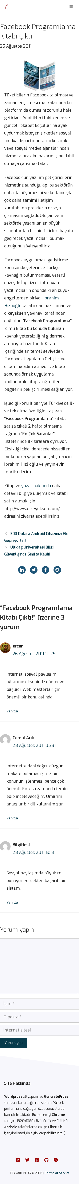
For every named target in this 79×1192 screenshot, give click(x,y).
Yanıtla (12, 711)
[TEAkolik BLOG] (6, 6)
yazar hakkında (36, 486)
